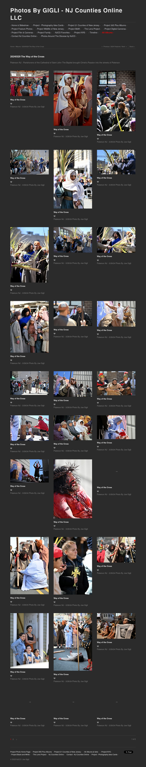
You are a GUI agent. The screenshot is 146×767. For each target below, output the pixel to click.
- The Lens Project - (92, 28)
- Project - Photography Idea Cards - (48, 25)
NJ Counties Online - (57, 754)
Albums (18, 46)
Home (12, 46)
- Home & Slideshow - (20, 25)
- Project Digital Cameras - (115, 28)
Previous (106, 46)
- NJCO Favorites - (62, 32)
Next (123, 46)
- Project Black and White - (20, 754)
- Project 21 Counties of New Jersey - (84, 25)
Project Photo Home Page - (20, 751)
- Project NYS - (79, 32)
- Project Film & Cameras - (22, 32)
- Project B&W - (74, 28)
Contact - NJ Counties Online (77, 754)
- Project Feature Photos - (22, 28)
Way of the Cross (17, 99)
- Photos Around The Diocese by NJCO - (58, 36)
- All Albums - (107, 32)
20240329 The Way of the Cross (33, 46)
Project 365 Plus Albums (42, 751)
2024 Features (115, 46)
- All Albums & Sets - (91, 751)
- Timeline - (93, 32)
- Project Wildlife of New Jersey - (50, 28)
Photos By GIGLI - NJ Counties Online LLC (66, 13)
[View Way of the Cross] (29, 84)
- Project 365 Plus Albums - (115, 25)
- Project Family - (44, 32)
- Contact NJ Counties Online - (24, 36)
